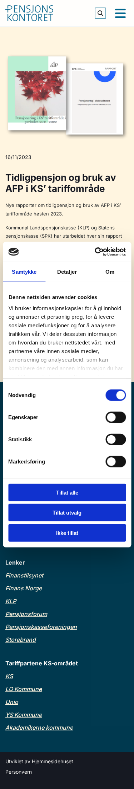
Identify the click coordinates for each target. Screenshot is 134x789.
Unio (11, 701)
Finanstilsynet (24, 575)
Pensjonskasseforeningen (41, 626)
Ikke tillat (67, 533)
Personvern (18, 772)
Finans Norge (23, 588)
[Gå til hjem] (39, 13)
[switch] (115, 417)
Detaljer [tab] (67, 271)
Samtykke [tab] (24, 271)
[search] (100, 13)
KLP (10, 601)
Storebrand (20, 639)
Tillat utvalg (67, 513)
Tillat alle (67, 492)
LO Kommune (23, 689)
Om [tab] (109, 271)
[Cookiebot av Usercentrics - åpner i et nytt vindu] (95, 252)
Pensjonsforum (26, 613)
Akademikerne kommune (39, 727)
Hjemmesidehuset (52, 761)
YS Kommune (23, 714)
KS (9, 676)
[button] (120, 13)
